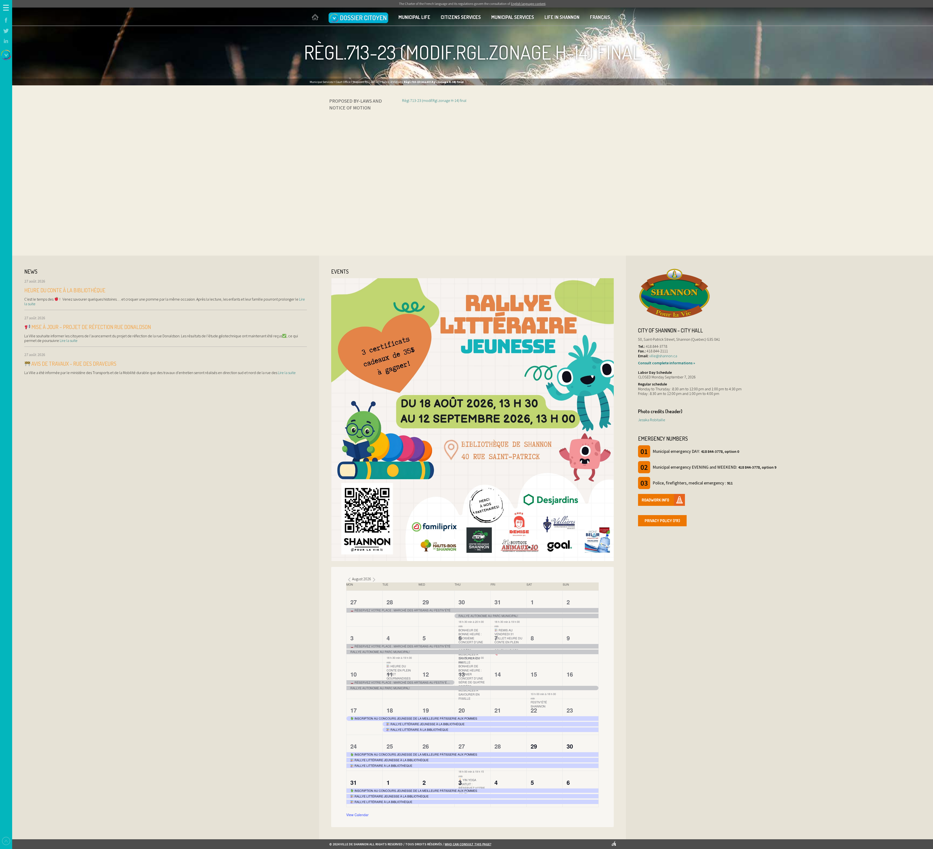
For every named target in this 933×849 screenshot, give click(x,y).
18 (390, 710)
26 (426, 746)
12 (426, 674)
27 (353, 602)
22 (534, 710)
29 (426, 602)
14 (497, 674)
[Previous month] (349, 579)
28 (390, 602)
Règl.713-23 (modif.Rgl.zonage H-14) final (434, 100)
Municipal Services (512, 17)
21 (497, 710)
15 (534, 674)
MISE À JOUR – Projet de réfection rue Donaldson (90, 326)
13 (461, 674)
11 (390, 674)
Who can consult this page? (468, 844)
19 (426, 710)
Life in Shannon (561, 17)
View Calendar (357, 814)
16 (570, 674)
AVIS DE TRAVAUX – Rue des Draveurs (73, 363)
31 (497, 602)
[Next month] (374, 579)
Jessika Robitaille (651, 419)
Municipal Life (414, 17)
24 (353, 746)
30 (461, 602)
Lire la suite (68, 340)
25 (390, 746)
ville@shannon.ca (663, 355)
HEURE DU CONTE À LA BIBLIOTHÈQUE (64, 290)
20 (461, 710)
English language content (528, 3)
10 (353, 674)
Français (600, 17)
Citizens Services (461, 17)
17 (353, 710)
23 (570, 710)
